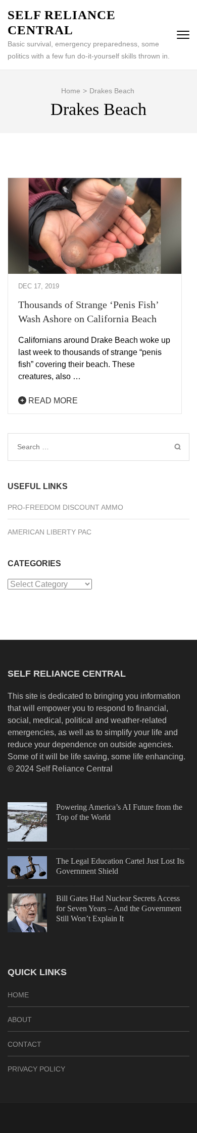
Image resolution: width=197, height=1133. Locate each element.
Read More (52, 400)
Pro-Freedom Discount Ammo (65, 507)
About (20, 1020)
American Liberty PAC (49, 532)
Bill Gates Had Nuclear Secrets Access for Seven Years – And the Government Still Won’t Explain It (118, 908)
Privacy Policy (36, 1069)
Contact (24, 1044)
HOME (18, 995)
